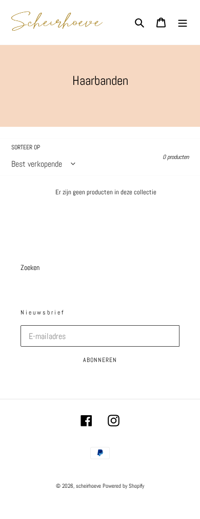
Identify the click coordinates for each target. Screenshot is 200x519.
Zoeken (30, 267)
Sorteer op (25, 147)
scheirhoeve (88, 485)
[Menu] (182, 22)
